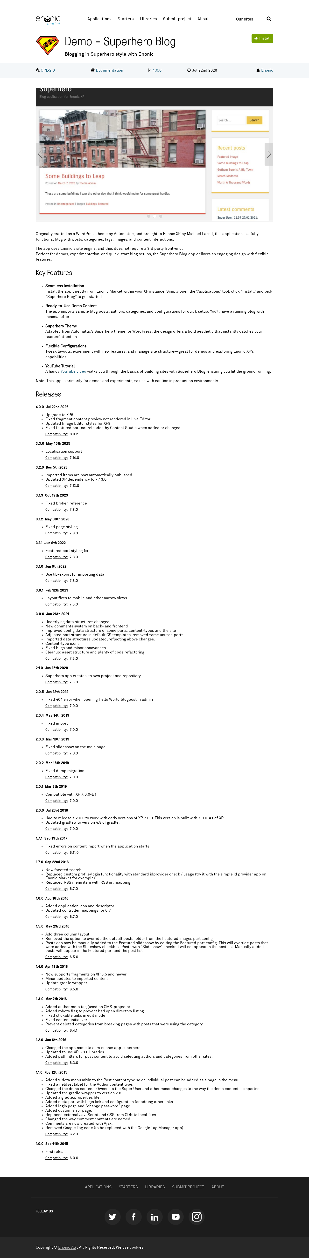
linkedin (155, 1217)
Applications (99, 19)
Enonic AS (67, 1247)
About (203, 19)
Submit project (177, 19)
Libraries (148, 19)
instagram (197, 1217)
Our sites (244, 19)
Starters (126, 19)
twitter (113, 1217)
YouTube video (73, 371)
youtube (176, 1217)
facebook (134, 1217)
